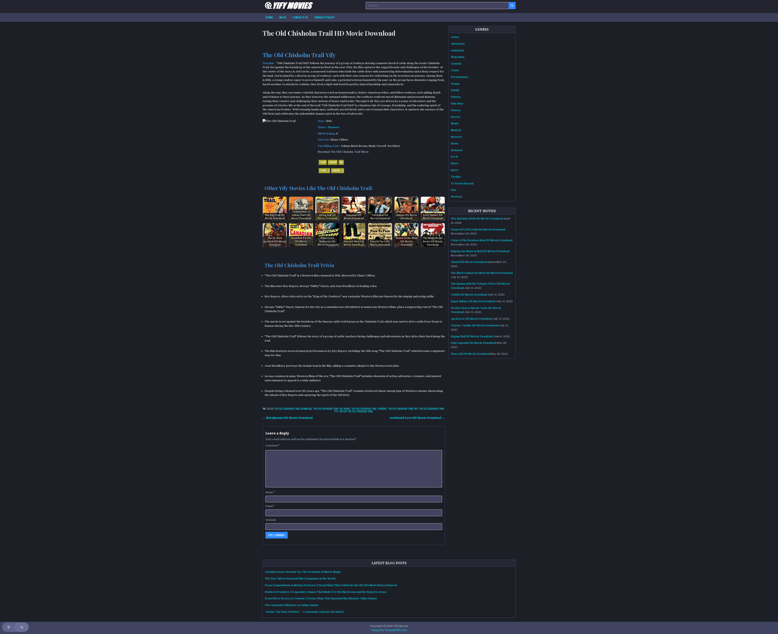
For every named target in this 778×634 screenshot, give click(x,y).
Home (269, 17)
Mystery (456, 136)
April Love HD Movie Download (471, 318)
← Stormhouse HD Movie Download (288, 417)
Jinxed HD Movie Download (469, 261)
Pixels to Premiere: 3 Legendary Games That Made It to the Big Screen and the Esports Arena (325, 591)
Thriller (456, 176)
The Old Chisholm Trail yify (403, 408)
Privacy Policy (324, 17)
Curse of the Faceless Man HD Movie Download (481, 240)
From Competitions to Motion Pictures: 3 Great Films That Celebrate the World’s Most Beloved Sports (331, 585)
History (456, 110)
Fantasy (456, 96)
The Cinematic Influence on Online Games (291, 605)
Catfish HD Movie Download (469, 294)
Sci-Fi (454, 156)
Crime (455, 70)
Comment (272, 445)
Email (270, 506)
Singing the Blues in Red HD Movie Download (480, 251)
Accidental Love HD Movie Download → (417, 417)
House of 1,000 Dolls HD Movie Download (478, 229)
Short (454, 163)
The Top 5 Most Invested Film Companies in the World (300, 578)
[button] (15, 627)
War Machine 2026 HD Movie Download (477, 218)
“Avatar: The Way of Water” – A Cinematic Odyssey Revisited (304, 611)
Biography (458, 56)
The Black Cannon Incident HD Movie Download (482, 272)
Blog (282, 17)
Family (455, 90)
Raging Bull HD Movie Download (472, 336)
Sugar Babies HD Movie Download (473, 301)
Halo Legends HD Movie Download (473, 342)
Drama (455, 83)
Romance (457, 150)
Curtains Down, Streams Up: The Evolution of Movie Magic (303, 571)
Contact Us (300, 17)
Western (333, 127)
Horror (456, 116)
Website (270, 519)
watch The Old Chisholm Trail (356, 411)
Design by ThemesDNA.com (389, 630)
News (454, 143)
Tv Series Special (462, 183)
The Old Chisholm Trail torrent (369, 408)
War (453, 189)
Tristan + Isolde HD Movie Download (474, 325)
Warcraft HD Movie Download (470, 353)
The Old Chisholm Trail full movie (331, 408)
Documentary (460, 76)
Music (455, 123)
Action (455, 37)
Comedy (456, 63)
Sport (454, 170)
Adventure (458, 43)
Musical (456, 130)
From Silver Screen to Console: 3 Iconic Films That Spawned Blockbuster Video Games (321, 598)
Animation (457, 50)
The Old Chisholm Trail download (293, 408)
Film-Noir (457, 103)
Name (270, 492)
